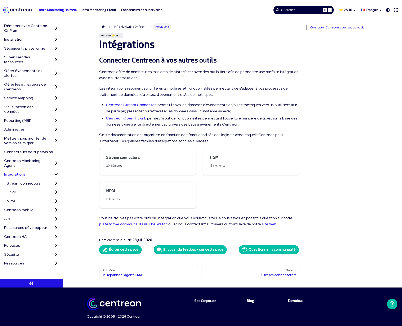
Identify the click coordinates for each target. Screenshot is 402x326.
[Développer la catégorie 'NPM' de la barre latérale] (56, 201)
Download (296, 301)
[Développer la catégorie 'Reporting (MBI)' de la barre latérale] (56, 121)
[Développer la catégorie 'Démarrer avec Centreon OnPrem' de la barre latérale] (56, 28)
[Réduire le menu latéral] (31, 283)
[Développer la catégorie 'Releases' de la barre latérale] (56, 245)
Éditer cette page (123, 249)
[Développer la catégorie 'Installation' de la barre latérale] (56, 39)
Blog (250, 301)
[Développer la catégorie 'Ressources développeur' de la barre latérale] (56, 228)
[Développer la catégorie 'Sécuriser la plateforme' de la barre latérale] (56, 48)
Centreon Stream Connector (131, 104)
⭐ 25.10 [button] (345, 10)
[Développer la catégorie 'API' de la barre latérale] (56, 219)
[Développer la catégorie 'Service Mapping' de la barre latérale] (56, 98)
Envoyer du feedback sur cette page (193, 249)
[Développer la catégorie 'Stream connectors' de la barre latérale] (56, 183)
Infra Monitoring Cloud (99, 10)
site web (269, 224)
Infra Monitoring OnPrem (58, 10)
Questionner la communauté (272, 249)
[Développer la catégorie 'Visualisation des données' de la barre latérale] (56, 109)
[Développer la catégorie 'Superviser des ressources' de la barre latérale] (56, 59)
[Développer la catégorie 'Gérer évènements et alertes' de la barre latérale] (56, 73)
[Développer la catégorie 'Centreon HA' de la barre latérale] (56, 237)
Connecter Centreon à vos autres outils (337, 27)
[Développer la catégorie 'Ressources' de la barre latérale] (56, 263)
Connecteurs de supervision (141, 10)
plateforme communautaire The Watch (133, 224)
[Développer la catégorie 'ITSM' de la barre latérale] (56, 192)
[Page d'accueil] (103, 26)
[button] (396, 10)
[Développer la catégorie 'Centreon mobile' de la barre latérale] (56, 210)
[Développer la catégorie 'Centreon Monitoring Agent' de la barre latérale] (56, 163)
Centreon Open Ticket (125, 118)
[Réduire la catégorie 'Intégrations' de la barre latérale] (56, 174)
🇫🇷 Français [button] (369, 10)
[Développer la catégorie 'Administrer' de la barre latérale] (56, 129)
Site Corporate (205, 301)
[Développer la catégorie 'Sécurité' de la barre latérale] (56, 254)
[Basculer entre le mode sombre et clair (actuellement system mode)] (387, 10)
